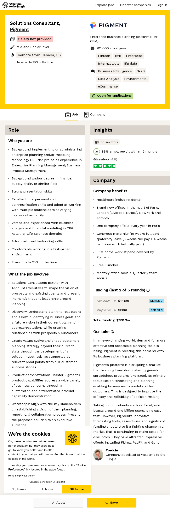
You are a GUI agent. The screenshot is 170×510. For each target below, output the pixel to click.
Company (97, 114)
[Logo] (13, 5)
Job (75, 114)
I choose (47, 489)
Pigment (19, 29)
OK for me (77, 489)
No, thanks (19, 489)
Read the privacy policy (21, 475)
